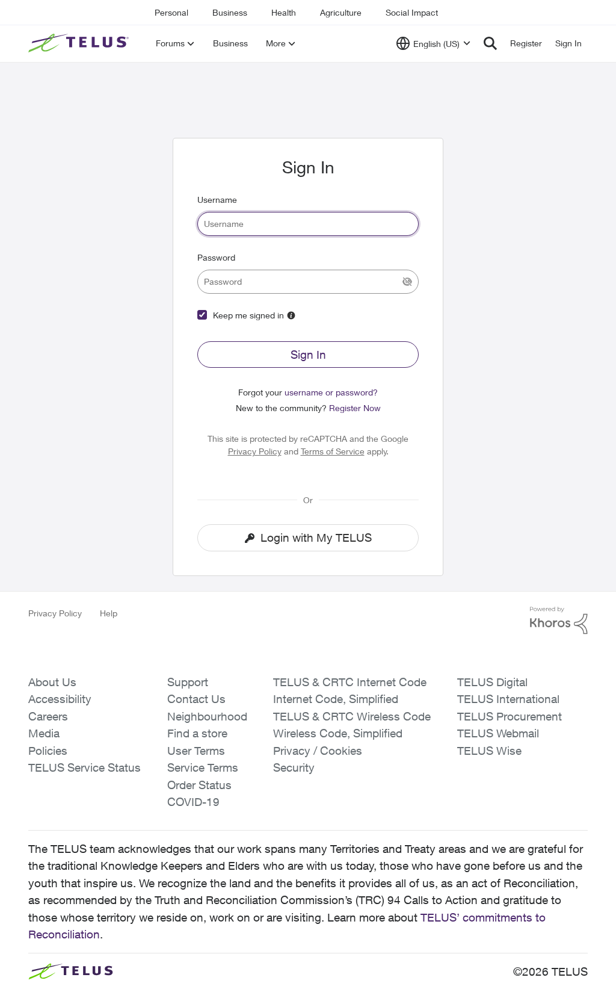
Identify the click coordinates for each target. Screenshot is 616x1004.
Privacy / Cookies (317, 750)
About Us (52, 682)
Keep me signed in (248, 315)
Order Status (199, 785)
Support (187, 682)
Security (294, 767)
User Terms (196, 750)
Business (229, 12)
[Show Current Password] (407, 282)
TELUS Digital (492, 682)
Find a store (197, 733)
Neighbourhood (207, 716)
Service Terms (202, 767)
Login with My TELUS (316, 537)
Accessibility (59, 698)
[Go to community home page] (80, 43)
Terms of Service (333, 451)
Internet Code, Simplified (335, 698)
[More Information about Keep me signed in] (291, 315)
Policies (47, 750)
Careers (48, 716)
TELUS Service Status (84, 767)
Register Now (355, 408)
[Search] (490, 43)
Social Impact (412, 12)
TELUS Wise (489, 750)
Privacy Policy (255, 451)
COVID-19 (193, 801)
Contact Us (196, 698)
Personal (171, 12)
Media (44, 733)
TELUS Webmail (498, 733)
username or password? (331, 392)
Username (217, 199)
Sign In (308, 354)
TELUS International (508, 698)
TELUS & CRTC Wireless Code (352, 716)
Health (283, 12)
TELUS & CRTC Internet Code (350, 682)
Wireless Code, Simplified (337, 733)
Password (216, 257)
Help (108, 613)
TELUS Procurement (509, 716)
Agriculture (341, 12)
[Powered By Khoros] (559, 620)
